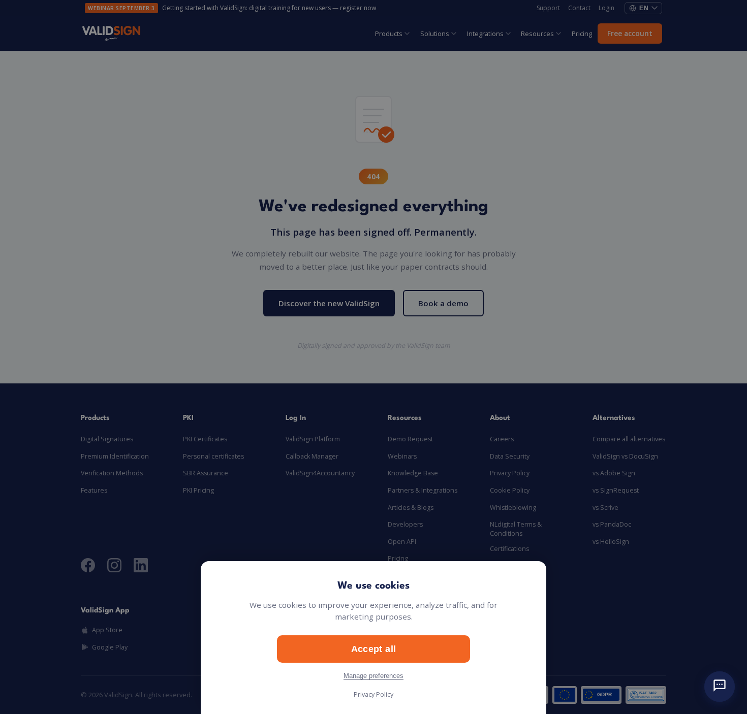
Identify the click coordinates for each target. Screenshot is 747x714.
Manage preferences (373, 675)
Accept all (373, 648)
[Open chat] (719, 686)
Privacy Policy (373, 694)
